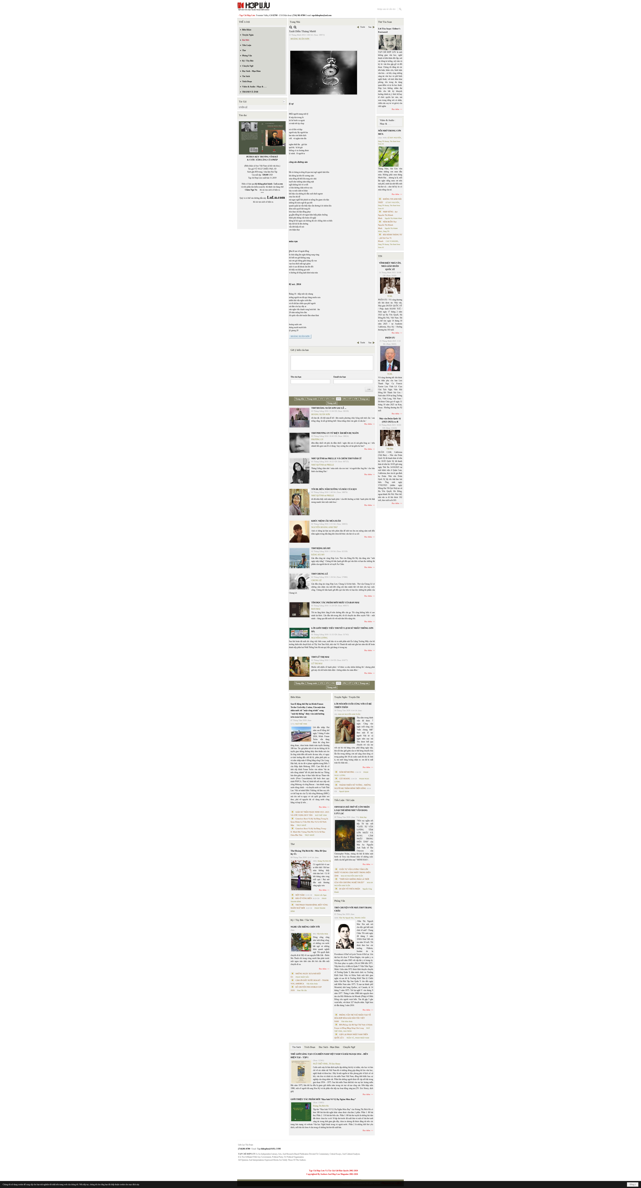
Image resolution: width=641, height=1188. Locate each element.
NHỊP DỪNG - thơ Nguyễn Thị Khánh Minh (387, 215)
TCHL (389, 296)
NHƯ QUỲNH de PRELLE (322, 465)
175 (338, 399)
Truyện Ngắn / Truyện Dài (347, 697)
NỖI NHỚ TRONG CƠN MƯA (389, 132)
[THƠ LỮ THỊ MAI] (299, 667)
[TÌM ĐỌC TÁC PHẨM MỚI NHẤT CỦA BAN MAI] (299, 609)
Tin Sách (296, 1047)
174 (332, 399)
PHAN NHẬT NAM (362, 1038)
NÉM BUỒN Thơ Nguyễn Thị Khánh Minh (387, 225)
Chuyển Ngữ (349, 1047)
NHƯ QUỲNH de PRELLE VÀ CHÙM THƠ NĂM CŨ (336, 458)
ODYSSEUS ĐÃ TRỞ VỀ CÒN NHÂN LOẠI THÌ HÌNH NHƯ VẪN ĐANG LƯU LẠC (352, 810)
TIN (380, 256)
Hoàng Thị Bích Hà (324, 861)
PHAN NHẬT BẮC (302, 977)
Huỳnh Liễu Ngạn (320, 895)
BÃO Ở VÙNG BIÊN (303, 898)
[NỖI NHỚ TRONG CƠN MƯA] (389, 157)
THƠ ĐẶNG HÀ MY (321, 548)
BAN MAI (315, 609)
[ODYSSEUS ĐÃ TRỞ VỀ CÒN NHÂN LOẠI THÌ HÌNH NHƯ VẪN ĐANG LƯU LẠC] (345, 835)
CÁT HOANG (344, 779)
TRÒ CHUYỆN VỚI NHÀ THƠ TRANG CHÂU (353, 909)
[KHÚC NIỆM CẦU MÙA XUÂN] (299, 532)
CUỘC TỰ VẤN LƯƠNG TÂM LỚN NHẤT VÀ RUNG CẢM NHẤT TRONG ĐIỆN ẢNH (352, 872)
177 (349, 399)
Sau (369, 27)
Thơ (292, 844)
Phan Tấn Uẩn (302, 990)
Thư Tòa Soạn (385, 22)
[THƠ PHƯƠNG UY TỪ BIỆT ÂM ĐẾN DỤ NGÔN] (299, 443)
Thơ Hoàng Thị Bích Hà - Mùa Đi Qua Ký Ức (309, 852)
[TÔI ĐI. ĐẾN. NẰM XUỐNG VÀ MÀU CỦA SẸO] (299, 502)
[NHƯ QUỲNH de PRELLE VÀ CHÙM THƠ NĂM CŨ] (299, 471)
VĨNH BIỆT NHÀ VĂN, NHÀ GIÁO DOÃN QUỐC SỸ (390, 266)
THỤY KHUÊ (301, 825)
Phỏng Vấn (339, 901)
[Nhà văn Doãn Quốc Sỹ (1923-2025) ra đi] (390, 438)
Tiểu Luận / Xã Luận (344, 800)
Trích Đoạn (309, 1047)
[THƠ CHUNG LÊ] (299, 581)
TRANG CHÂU (360, 918)
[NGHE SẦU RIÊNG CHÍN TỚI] (301, 942)
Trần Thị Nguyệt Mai (346, 918)
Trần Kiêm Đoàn (322, 934)
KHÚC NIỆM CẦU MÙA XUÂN (326, 521)
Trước (362, 27)
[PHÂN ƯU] (390, 358)
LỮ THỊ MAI (316, 663)
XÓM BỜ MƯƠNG (346, 772)
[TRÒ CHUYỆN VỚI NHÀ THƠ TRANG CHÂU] (345, 935)
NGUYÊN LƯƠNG (319, 638)
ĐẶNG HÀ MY (318, 555)
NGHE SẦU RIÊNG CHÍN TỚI (305, 927)
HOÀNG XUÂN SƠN (300, 39)
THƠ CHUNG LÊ (319, 574)
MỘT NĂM (299, 895)
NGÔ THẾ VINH (301, 724)
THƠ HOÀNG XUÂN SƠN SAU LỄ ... (328, 408)
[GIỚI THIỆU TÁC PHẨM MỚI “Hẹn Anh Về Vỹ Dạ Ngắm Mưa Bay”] (301, 1111)
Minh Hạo (363, 817)
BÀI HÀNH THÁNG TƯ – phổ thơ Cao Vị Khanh (390, 238)
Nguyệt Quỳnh (344, 791)
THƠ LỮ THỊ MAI (320, 657)
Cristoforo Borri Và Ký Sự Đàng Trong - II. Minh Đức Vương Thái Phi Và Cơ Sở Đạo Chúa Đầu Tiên (309, 832)
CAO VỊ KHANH (392, 241)
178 (355, 399)
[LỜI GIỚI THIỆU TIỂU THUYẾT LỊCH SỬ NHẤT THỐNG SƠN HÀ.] (299, 633)
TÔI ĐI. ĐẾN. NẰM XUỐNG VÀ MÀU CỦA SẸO (334, 489)
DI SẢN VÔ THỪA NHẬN (349, 889)
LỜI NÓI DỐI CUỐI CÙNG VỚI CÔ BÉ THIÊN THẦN (353, 705)
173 (327, 399)
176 (344, 399)
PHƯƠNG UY (317, 439)
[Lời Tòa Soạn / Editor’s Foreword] (390, 42)
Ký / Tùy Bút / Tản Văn (302, 920)
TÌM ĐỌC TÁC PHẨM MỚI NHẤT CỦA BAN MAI (335, 602)
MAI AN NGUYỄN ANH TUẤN (349, 714)
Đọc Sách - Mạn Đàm (329, 1047)
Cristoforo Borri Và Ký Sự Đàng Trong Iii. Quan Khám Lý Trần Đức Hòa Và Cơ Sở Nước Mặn (310, 822)
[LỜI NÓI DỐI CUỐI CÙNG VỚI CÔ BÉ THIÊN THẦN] (345, 730)
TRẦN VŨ (350, 1038)
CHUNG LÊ (316, 580)
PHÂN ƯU (390, 337)
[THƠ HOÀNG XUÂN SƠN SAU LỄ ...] (299, 417)
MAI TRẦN (347, 1031)
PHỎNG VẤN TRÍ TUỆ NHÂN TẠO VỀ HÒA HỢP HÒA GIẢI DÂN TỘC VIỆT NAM (352, 1018)
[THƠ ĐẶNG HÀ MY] (299, 558)
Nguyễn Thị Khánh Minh (393, 218)
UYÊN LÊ (243, 107)
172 (321, 399)
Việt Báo (389, 448)
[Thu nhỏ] (290, 27)
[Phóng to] (295, 27)
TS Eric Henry (334, 1064)
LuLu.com (278, 184)
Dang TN (386, 231)
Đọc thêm (368, 424)
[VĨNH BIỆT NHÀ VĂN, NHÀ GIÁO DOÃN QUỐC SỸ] (390, 286)
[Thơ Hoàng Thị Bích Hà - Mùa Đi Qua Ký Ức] (301, 875)
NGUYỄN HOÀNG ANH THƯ (324, 527)
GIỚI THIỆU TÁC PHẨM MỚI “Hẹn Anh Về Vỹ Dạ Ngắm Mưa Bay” (323, 1099)
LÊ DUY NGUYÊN (394, 138)
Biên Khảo (296, 697)
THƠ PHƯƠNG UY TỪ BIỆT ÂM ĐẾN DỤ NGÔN (335, 433)
